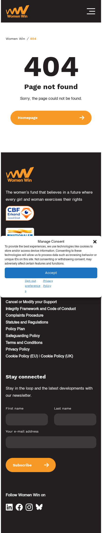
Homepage (27, 117)
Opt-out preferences (32, 286)
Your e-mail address (22, 431)
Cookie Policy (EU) (22, 356)
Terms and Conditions (24, 343)
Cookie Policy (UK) (57, 356)
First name (14, 408)
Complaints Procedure (24, 316)
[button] (95, 241)
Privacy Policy (18, 349)
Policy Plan (15, 329)
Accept (51, 273)
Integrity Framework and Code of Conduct (41, 309)
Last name (62, 408)
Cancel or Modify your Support (31, 302)
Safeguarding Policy (23, 336)
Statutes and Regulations (27, 322)
